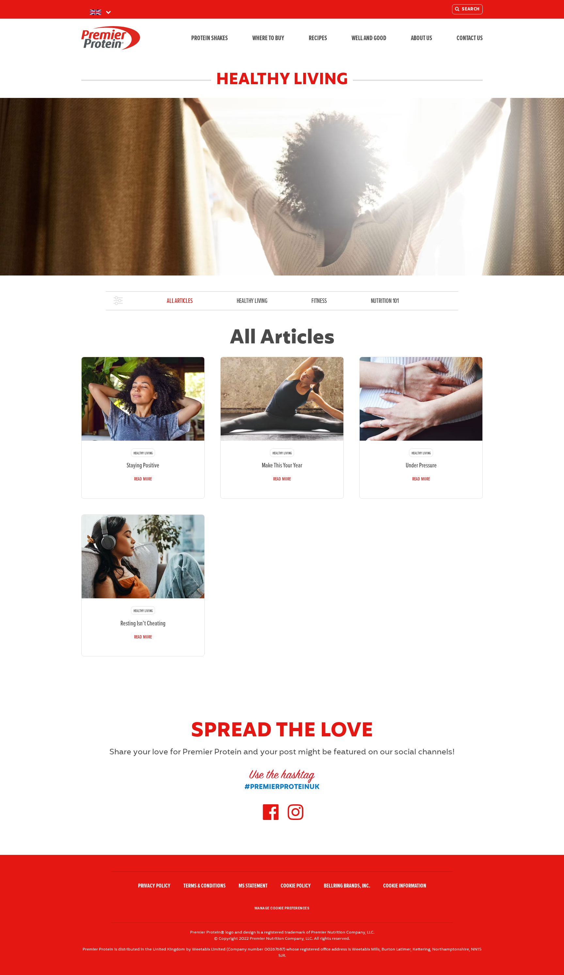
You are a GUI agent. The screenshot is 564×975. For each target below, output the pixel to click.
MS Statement (253, 885)
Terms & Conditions (204, 885)
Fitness (319, 300)
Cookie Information (404, 885)
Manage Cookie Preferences (282, 908)
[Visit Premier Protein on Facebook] (270, 819)
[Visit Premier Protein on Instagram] (295, 819)
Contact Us (470, 38)
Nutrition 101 (385, 300)
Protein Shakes (209, 38)
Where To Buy (268, 38)
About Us (421, 38)
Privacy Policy (154, 885)
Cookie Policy (296, 885)
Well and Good (369, 38)
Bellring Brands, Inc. (347, 885)
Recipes (318, 38)
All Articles (180, 300)
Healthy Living (252, 300)
